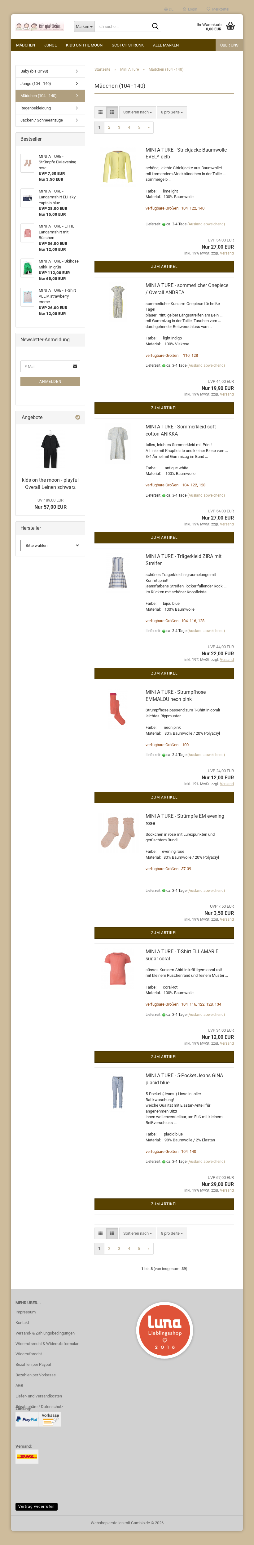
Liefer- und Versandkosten (38, 1396)
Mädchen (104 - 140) (38, 95)
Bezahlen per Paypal (33, 1364)
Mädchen (25, 45)
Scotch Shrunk (128, 45)
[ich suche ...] (155, 26)
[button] (169, 9)
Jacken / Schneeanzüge (41, 120)
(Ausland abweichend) (206, 224)
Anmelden (50, 381)
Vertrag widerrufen (36, 1506)
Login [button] (191, 9)
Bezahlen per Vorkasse (35, 1375)
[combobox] (137, 112)
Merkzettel (219, 9)
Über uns (229, 45)
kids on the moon (84, 45)
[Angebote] (77, 417)
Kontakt (22, 1322)
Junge (50, 45)
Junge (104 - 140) (35, 83)
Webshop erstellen (107, 1523)
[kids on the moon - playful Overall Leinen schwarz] (50, 449)
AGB (19, 1385)
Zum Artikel (164, 266)
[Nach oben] (237, 1535)
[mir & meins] (39, 26)
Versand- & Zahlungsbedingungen (45, 1333)
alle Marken (166, 45)
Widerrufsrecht (28, 1354)
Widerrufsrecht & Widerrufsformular (46, 1343)
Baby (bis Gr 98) (34, 71)
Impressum (25, 1312)
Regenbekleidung (35, 108)
